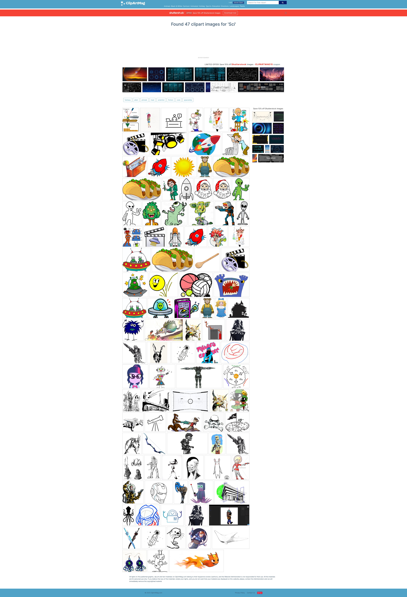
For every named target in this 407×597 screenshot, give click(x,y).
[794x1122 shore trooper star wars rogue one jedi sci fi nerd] (217, 444)
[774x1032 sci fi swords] (131, 539)
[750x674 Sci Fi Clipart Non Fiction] (235, 145)
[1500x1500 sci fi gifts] (237, 330)
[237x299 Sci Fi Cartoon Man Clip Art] (225, 214)
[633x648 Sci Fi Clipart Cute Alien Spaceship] (135, 286)
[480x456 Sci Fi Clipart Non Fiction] (134, 167)
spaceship (188, 100)
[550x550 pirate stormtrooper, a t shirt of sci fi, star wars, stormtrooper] (213, 423)
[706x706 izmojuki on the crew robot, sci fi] (133, 423)
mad (152, 100)
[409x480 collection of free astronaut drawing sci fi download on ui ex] (133, 493)
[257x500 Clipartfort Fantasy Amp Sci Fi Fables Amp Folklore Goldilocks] (220, 309)
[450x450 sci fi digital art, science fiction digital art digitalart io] (172, 516)
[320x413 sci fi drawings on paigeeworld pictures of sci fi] (150, 120)
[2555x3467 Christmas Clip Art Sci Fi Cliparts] (203, 190)
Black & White (176, 6)
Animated (194, 6)
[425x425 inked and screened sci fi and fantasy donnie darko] (158, 353)
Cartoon (186, 6)
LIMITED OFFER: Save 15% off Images (229, 64)
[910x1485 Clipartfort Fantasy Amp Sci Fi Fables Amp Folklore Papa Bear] (205, 167)
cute (178, 100)
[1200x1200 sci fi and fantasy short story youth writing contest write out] (162, 377)
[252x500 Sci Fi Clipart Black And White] (243, 213)
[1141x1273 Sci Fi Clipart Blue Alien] (132, 238)
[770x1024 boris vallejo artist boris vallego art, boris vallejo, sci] (192, 330)
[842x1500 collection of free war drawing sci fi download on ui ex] (181, 493)
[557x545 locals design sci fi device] (236, 377)
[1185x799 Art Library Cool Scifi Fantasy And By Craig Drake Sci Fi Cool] (169, 145)
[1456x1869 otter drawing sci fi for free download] (176, 539)
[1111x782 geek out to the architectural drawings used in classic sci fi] (231, 493)
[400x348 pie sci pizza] (237, 423)
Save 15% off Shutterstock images (268, 108)
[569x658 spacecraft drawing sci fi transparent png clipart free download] (158, 562)
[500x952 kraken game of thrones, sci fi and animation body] (128, 516)
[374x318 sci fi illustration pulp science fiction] (156, 401)
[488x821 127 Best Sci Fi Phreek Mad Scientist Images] (195, 120)
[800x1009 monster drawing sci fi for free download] (133, 468)
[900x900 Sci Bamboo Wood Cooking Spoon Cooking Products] (207, 260)
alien (136, 100)
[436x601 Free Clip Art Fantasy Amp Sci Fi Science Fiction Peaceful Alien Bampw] (132, 214)
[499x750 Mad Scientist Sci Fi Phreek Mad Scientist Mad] (170, 190)
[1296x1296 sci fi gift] (134, 562)
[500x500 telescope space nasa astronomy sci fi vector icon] (155, 423)
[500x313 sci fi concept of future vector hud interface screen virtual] (190, 401)
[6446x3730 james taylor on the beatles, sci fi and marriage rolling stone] (187, 444)
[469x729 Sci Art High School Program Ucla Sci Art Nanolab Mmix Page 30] (131, 120)
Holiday (202, 6)
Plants (242, 6)
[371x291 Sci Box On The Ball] (196, 286)
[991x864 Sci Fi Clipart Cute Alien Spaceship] (160, 309)
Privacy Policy (240, 593)
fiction (170, 100)
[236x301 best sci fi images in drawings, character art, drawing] (193, 468)
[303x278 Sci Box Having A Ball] (163, 286)
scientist (161, 100)
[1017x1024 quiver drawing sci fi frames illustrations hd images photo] (154, 444)
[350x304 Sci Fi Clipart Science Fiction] (186, 309)
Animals (167, 6)
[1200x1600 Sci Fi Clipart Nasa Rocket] (175, 238)
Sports (208, 6)
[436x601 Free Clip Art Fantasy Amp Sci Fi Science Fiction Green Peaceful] (240, 190)
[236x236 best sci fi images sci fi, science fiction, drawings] (174, 120)
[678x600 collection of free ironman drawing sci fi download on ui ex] (159, 493)
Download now (230, 13)
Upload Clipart (238, 2)
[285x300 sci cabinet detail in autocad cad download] (214, 331)
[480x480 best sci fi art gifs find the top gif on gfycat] (218, 468)
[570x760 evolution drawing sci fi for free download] (172, 468)
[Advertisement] (203, 42)
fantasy (128, 100)
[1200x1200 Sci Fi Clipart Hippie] (155, 238)
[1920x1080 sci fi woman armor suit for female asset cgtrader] (199, 377)
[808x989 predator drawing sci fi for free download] (132, 444)
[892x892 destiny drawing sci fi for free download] (134, 353)
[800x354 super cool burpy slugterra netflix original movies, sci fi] (196, 562)
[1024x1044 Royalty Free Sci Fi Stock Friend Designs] (174, 214)
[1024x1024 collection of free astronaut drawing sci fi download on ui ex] (199, 539)
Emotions (225, 6)
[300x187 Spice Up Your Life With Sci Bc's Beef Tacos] (231, 167)
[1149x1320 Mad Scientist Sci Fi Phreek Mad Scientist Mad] (217, 238)
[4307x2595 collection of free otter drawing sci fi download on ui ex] (184, 423)
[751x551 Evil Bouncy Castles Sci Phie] (231, 286)
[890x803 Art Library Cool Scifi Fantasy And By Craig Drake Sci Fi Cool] (136, 145)
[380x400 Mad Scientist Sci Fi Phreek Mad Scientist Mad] (216, 120)
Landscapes (234, 6)
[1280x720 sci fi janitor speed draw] (229, 516)
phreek (144, 100)
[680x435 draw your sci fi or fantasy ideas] (230, 539)
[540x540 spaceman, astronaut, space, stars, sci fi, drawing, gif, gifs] (183, 353)
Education (216, 6)
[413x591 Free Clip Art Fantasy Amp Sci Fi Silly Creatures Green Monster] (151, 214)
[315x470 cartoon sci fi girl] (240, 468)
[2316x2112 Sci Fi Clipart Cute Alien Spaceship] (137, 261)
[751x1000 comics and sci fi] (131, 401)
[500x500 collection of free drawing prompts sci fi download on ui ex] (208, 353)
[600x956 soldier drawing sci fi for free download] (152, 468)
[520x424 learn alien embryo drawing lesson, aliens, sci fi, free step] (235, 353)
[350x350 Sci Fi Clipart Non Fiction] (159, 167)
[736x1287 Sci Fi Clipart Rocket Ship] (186, 190)
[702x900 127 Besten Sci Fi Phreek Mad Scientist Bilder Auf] (239, 120)
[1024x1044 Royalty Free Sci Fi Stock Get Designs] (201, 214)
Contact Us (251, 593)
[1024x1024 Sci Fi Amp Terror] (238, 309)
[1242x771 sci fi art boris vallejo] (164, 331)
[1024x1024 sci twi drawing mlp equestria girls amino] (135, 377)
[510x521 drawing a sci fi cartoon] (201, 493)
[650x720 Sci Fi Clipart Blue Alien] (133, 331)
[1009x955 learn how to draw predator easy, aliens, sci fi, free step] (148, 516)
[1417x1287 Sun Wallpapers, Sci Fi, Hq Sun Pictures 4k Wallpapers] (184, 167)
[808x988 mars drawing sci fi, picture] (239, 401)
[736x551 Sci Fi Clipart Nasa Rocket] (204, 145)
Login (230, 2)
